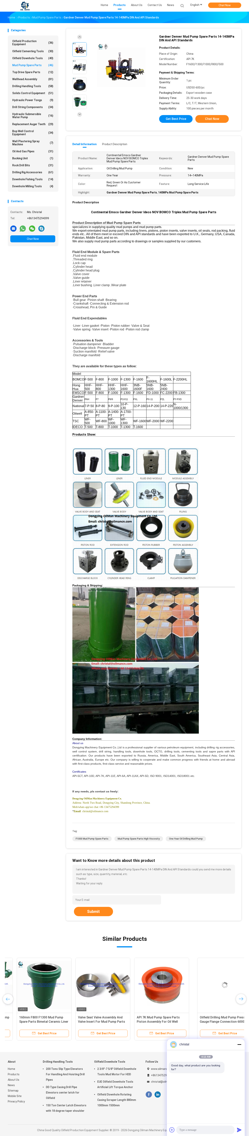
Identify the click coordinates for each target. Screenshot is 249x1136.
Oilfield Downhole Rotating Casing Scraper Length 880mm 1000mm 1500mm (116, 1100)
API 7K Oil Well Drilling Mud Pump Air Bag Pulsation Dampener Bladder (92, 1022)
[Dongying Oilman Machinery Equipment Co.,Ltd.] (25, 5)
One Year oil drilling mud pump (186, 838)
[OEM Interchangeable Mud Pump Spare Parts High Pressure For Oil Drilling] (152, 985)
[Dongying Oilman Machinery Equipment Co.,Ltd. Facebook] (149, 1094)
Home (11, 1068)
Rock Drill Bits (32, 165)
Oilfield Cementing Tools (32, 51)
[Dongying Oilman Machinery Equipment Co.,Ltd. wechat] (32, 228)
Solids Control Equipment (32, 93)
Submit (93, 911)
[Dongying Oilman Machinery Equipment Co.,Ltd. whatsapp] (23, 228)
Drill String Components (32, 107)
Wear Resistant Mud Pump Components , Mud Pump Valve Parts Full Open (209, 1022)
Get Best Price (176, 119)
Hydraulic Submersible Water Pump (32, 116)
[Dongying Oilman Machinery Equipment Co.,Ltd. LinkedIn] (157, 1094)
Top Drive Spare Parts (32, 72)
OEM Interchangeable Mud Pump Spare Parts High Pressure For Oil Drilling (152, 1022)
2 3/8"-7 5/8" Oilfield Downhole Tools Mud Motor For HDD (116, 1071)
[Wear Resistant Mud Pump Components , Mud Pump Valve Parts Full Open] (211, 985)
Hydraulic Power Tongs (32, 100)
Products (13, 1074)
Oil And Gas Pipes (32, 151)
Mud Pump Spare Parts (32, 65)
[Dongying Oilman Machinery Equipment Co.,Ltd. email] (13, 228)
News (11, 1085)
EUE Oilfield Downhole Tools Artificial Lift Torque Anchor (115, 1084)
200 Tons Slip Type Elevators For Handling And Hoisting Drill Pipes (65, 1074)
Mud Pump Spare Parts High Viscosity (139, 838)
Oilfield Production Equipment (32, 43)
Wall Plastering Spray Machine (32, 143)
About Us (13, 1079)
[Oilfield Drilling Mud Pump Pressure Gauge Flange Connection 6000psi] (35, 985)
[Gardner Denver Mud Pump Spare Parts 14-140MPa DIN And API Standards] (121, 67)
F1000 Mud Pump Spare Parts (92, 838)
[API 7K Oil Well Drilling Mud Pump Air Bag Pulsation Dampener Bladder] (94, 985)
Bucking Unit (32, 158)
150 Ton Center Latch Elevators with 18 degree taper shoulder (66, 1108)
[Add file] (172, 1130)
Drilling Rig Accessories (32, 172)
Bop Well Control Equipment (32, 133)
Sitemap (13, 1090)
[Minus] (239, 1044)
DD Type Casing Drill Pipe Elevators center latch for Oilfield (62, 1093)
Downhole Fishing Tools (32, 179)
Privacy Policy (16, 1101)
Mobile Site (15, 1096)
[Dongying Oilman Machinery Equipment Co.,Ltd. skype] (41, 228)
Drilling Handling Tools (32, 86)
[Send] (239, 1130)
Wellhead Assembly (32, 79)
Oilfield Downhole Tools (32, 58)
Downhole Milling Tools (32, 186)
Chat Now (225, 5)
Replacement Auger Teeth (32, 124)
